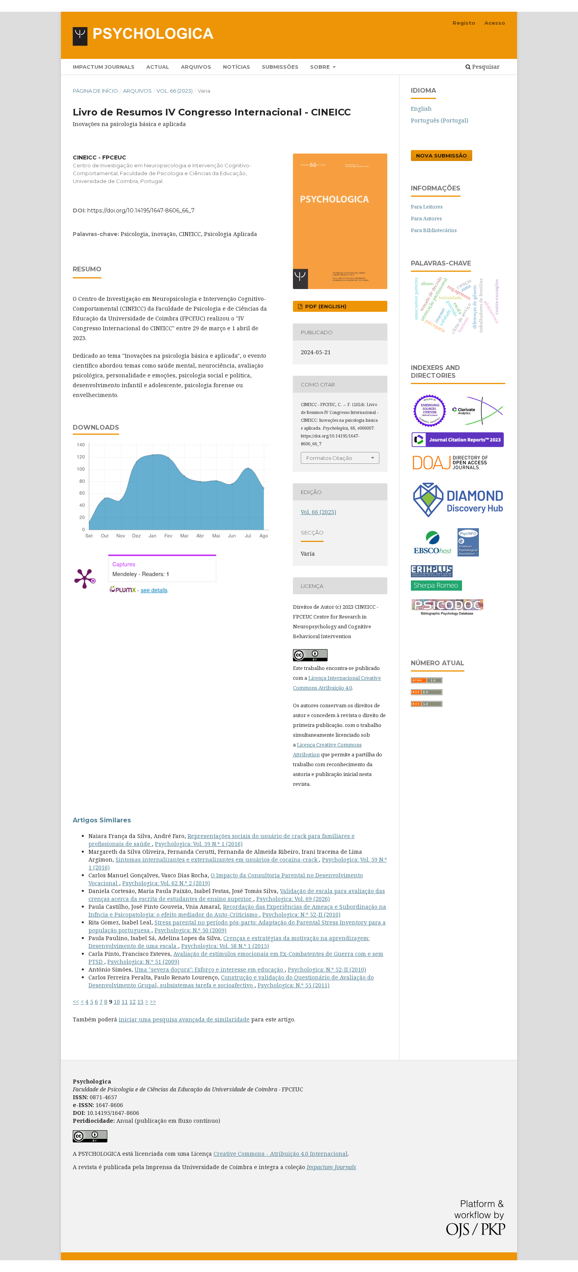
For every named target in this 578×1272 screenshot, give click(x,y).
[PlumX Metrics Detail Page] (84, 578)
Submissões (280, 67)
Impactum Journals (103, 67)
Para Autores (426, 218)
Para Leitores (427, 206)
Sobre (320, 67)
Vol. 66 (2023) (174, 91)
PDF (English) (325, 306)
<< (76, 1001)
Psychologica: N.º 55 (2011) (293, 985)
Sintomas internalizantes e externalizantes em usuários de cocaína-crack (217, 859)
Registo (464, 23)
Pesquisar (485, 66)
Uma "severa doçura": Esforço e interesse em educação (209, 969)
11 (124, 1001)
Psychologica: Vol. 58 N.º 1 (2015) (225, 946)
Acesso (494, 23)
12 (132, 1001)
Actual (157, 67)
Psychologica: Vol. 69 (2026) (293, 898)
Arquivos (196, 67)
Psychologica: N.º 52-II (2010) (301, 914)
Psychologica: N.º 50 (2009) (190, 930)
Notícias (236, 67)
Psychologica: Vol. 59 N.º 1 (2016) (199, 843)
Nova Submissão (441, 155)
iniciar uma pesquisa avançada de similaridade (184, 1019)
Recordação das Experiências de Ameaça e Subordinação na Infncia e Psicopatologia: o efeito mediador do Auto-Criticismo (237, 910)
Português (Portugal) (439, 120)
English (421, 108)
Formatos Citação (329, 458)
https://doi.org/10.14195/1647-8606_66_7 (141, 210)
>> (153, 1001)
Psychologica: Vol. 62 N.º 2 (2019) (166, 883)
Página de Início (95, 91)
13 (140, 1001)
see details (154, 590)
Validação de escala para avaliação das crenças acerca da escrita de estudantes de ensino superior (236, 894)
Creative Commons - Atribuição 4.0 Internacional (281, 1153)
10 (117, 1001)
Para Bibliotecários (434, 230)
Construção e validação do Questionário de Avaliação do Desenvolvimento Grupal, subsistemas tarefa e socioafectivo (231, 981)
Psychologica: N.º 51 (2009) (143, 961)
